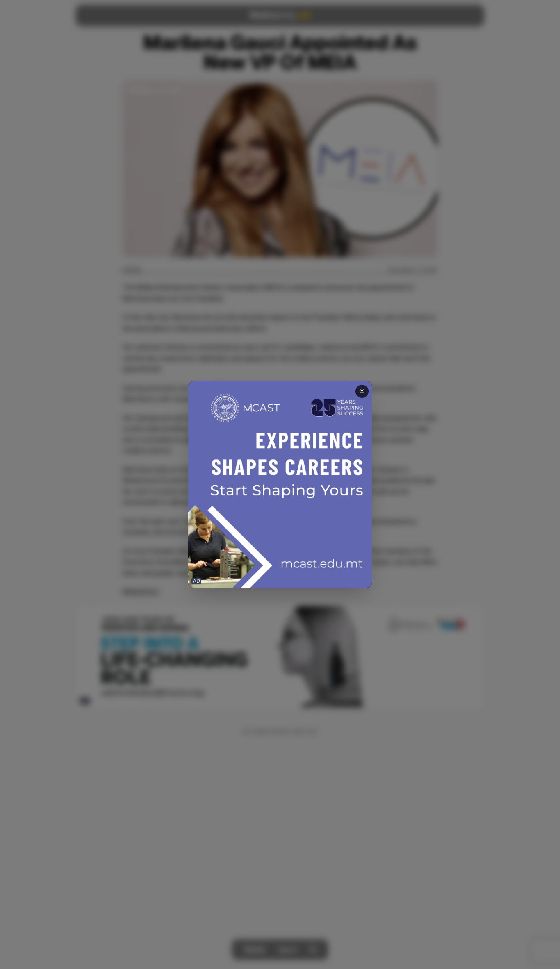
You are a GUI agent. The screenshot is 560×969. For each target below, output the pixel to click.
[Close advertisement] (362, 391)
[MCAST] (280, 484)
